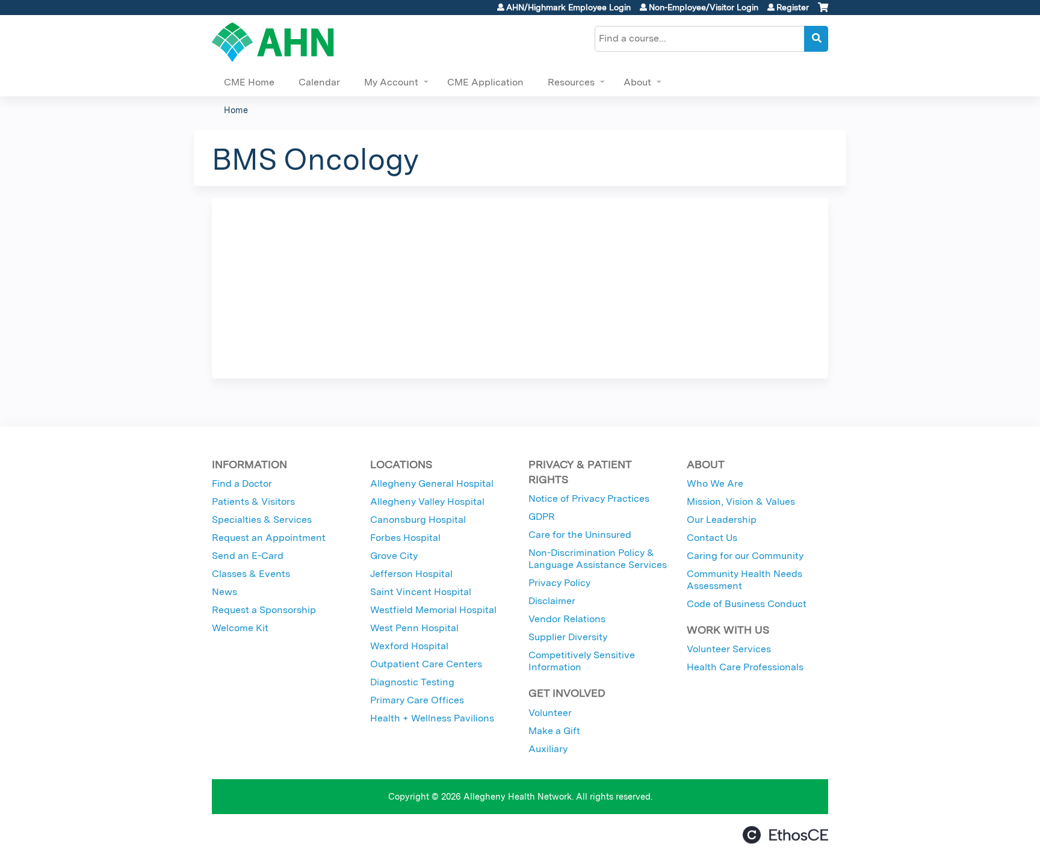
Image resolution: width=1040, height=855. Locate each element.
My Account (391, 82)
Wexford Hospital (409, 646)
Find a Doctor (242, 483)
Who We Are (715, 483)
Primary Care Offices (417, 700)
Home (236, 110)
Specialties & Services (262, 519)
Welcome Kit (240, 628)
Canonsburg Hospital (418, 519)
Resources (571, 82)
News (224, 591)
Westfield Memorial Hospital (433, 610)
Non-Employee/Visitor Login (703, 7)
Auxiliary (548, 749)
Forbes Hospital (405, 537)
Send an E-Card (247, 555)
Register (792, 7)
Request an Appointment (269, 537)
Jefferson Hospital (411, 573)
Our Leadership (722, 519)
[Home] (273, 42)
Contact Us (712, 537)
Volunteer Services (729, 649)
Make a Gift (554, 730)
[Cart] (823, 11)
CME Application (485, 82)
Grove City (394, 555)
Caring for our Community (745, 555)
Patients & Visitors (253, 501)
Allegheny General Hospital (432, 483)
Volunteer (550, 712)
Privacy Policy (559, 582)
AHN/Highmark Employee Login (568, 7)
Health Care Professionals (745, 667)
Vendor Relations (566, 619)
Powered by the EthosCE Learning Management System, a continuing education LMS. (785, 835)
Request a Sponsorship (264, 610)
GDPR (541, 516)
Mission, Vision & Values (741, 501)
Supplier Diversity (567, 637)
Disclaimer (551, 601)
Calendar (319, 82)
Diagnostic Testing (412, 682)
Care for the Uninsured (579, 534)
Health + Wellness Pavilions (432, 718)
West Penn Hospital (414, 628)
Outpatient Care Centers (426, 664)
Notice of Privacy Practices (588, 498)
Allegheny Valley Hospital (427, 501)
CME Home (249, 82)
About (637, 82)
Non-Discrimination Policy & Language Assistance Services (597, 558)
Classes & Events (251, 573)
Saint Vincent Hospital (420, 591)
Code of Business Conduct (746, 604)
